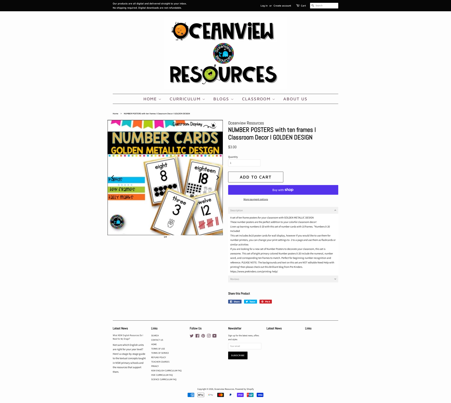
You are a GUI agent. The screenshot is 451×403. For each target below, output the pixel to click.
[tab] (283, 210)
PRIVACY (155, 366)
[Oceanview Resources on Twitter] (192, 336)
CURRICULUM (186, 98)
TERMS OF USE (158, 348)
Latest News (120, 328)
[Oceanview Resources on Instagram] (209, 336)
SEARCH (155, 335)
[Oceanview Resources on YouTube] (214, 336)
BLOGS (222, 98)
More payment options (255, 199)
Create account (282, 5)
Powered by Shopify (244, 389)
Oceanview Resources (224, 389)
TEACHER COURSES (160, 361)
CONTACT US (157, 339)
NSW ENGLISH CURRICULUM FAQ (166, 370)
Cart (303, 5)
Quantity (233, 156)
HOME (150, 98)
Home (115, 113)
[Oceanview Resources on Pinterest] (203, 336)
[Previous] (112, 177)
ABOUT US (295, 98)
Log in (264, 5)
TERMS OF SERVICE (160, 352)
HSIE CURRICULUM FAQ (162, 374)
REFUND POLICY (158, 357)
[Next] (218, 177)
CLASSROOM (257, 98)
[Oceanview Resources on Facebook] (197, 336)
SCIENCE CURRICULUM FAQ (163, 379)
